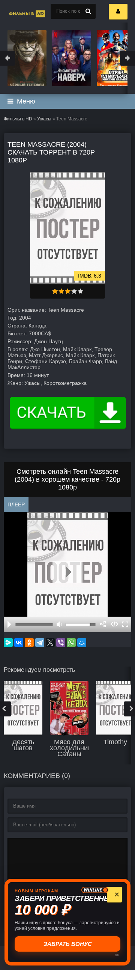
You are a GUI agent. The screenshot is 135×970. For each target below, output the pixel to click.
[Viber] (60, 642)
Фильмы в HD (18, 119)
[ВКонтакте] (18, 642)
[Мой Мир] (81, 642)
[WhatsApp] (71, 642)
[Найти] (88, 11)
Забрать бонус (68, 944)
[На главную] (19, 11)
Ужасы (44, 119)
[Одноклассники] (29, 642)
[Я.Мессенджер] (8, 642)
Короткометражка (65, 383)
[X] (50, 642)
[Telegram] (39, 642)
